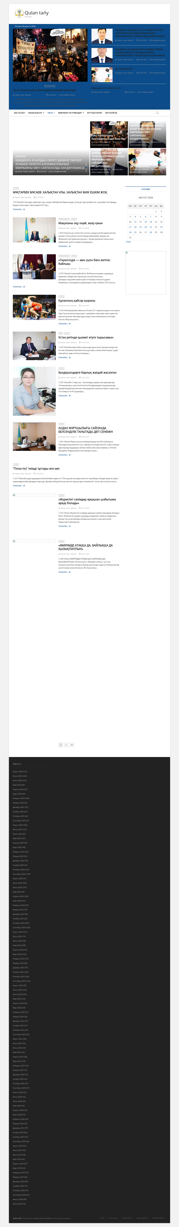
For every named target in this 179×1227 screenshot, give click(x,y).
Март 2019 (17, 1168)
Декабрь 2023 (19, 914)
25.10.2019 (85, 269)
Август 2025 (18, 825)
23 (161, 227)
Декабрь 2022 (19, 967)
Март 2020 (17, 1115)
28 (151, 232)
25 (135, 232)
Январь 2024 (18, 910)
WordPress (48, 1218)
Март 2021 (17, 1061)
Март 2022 (17, 1008)
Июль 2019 (17, 1150)
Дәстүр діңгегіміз (123, 68)
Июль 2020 (17, 1097)
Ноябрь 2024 (18, 865)
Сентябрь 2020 (19, 1088)
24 (130, 232)
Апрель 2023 (18, 950)
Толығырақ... (22, 209)
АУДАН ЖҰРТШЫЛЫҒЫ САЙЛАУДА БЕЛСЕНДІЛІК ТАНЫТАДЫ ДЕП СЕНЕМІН (85, 430)
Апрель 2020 (18, 1110)
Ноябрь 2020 (18, 1079)
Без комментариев (67, 95)
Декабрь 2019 (19, 1128)
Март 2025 (17, 847)
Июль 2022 (17, 990)
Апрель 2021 (18, 1057)
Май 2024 (17, 892)
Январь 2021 (18, 1070)
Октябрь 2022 (19, 976)
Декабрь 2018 (19, 1181)
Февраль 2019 (19, 1172)
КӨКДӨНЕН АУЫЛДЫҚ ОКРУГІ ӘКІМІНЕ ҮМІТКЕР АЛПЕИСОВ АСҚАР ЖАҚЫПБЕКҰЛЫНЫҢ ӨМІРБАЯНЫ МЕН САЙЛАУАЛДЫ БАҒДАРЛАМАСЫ (140, 33)
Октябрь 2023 (19, 923)
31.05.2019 (85, 378)
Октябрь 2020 (19, 1083)
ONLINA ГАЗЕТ (127, 1218)
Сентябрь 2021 (19, 1034)
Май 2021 (17, 1052)
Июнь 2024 (17, 887)
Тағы (50, 113)
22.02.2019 (85, 554)
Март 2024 (17, 901)
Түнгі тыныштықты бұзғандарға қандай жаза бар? (44, 90)
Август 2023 (18, 932)
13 (146, 222)
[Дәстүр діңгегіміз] (102, 74)
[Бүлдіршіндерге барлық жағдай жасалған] (34, 391)
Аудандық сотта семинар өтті (106, 88)
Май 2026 (17, 785)
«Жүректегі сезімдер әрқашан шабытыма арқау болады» (87, 501)
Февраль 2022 (19, 1012)
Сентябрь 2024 (19, 874)
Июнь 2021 (17, 1048)
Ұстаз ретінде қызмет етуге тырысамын (85, 337)
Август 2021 (18, 1039)
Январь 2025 (18, 856)
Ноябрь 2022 (18, 972)
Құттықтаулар (94, 113)
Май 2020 (17, 1106)
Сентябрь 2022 (19, 981)
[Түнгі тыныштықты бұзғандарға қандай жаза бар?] (50, 55)
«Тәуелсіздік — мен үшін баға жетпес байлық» (84, 262)
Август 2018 (18, 1199)
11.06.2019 (85, 342)
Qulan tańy (37, 13)
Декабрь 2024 (19, 861)
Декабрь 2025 (19, 807)
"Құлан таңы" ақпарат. (23, 95)
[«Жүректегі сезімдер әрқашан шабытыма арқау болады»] (34, 513)
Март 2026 (17, 794)
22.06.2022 (39, 197)
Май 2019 (17, 1159)
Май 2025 (17, 838)
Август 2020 (18, 1092)
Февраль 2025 (19, 852)
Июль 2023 (17, 936)
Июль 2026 (17, 776)
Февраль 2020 (19, 1119)
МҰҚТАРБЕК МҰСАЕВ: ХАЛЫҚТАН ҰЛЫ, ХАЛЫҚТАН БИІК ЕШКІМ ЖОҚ (60, 192)
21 (151, 227)
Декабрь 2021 (19, 1021)
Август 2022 (18, 985)
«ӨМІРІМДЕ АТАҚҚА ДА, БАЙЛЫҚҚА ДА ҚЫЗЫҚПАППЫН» (85, 547)
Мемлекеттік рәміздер (70, 113)
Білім (60, 333)
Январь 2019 (18, 1177)
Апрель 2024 (18, 896)
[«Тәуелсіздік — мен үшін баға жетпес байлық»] (34, 266)
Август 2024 (18, 878)
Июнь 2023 (17, 941)
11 (135, 222)
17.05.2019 (39, 474)
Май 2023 (17, 945)
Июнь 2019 (17, 1155)
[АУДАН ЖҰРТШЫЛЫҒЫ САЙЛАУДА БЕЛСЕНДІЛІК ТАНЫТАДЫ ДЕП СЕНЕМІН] (34, 436)
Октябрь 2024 (19, 869)
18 (135, 227)
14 (151, 222)
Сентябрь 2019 (19, 1141)
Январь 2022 (18, 1016)
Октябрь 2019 (19, 1137)
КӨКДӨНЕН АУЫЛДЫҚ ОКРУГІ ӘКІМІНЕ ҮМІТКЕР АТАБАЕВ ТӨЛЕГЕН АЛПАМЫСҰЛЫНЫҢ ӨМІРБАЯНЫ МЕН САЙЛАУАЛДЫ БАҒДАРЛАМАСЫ (140, 52)
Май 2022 (17, 999)
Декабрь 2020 (19, 1074)
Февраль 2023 (19, 959)
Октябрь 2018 (19, 1190)
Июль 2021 (17, 1043)
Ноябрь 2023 (18, 918)
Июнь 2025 (17, 834)
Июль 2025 (17, 829)
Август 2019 (18, 1146)
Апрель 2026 (18, 789)
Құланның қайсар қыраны (76, 300)
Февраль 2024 (19, 905)
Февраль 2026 (19, 798)
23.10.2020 (85, 228)
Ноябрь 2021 (18, 1025)
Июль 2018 (17, 1204)
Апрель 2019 (18, 1164)
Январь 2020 (18, 1123)
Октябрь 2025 (19, 816)
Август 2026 (18, 771)
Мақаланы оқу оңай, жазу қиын (80, 223)
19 (140, 227)
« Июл (128, 241)
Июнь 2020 (17, 1101)
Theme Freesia (38, 1218)
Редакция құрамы (158, 1218)
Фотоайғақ (111, 113)
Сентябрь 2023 (19, 927)
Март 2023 (17, 954)
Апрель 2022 (18, 1003)
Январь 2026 (18, 803)
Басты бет (19, 113)
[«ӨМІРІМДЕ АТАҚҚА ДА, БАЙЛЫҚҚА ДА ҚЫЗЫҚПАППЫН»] (34, 638)
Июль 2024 (17, 883)
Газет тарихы (113, 1218)
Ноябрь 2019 (18, 1132)
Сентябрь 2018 (19, 1195)
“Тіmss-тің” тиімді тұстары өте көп (36, 468)
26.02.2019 (85, 508)
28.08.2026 (52, 95)
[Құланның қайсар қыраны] (34, 307)
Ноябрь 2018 (18, 1186)
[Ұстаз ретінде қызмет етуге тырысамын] (34, 346)
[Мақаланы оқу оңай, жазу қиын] (34, 229)
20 (146, 227)
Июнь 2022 (17, 994)
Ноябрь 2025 (18, 811)
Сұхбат (16, 188)
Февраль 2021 (19, 1065)
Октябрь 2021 (19, 1030)
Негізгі (102, 1218)
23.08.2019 (85, 306)
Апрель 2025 (18, 843)
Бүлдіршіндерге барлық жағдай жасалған (87, 372)
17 (130, 227)
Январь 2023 (18, 963)
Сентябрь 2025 (19, 820)
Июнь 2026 (17, 780)
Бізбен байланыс (142, 1218)
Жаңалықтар (50, 86)
